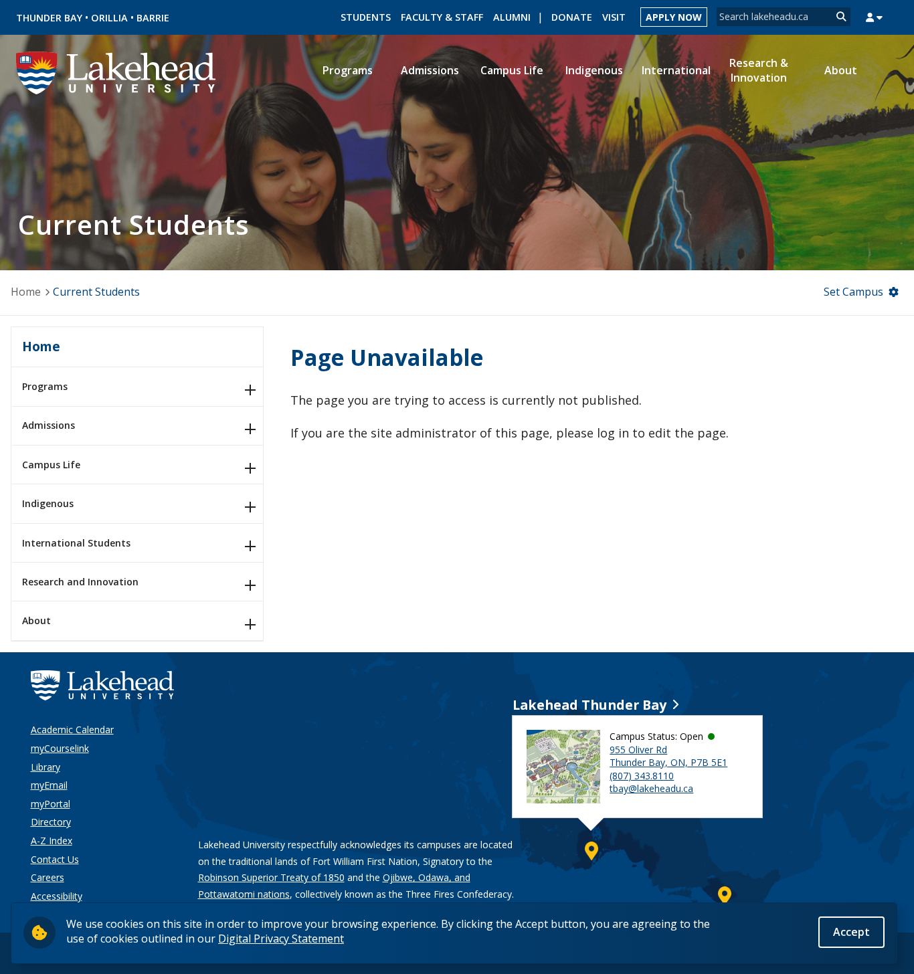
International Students (76, 543)
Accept (851, 931)
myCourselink (60, 748)
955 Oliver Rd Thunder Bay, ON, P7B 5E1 (668, 756)
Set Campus (853, 291)
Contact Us (55, 859)
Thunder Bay (49, 17)
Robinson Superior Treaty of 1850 (271, 877)
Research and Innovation (80, 581)
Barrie (152, 17)
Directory (51, 821)
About (36, 620)
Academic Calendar (72, 729)
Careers (47, 877)
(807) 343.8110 (642, 775)
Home (26, 291)
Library (45, 767)
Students (366, 17)
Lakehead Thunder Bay (589, 705)
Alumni (512, 17)
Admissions (48, 425)
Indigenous (48, 503)
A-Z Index (51, 840)
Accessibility (56, 896)
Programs (45, 386)
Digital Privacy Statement (281, 938)
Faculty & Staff (442, 17)
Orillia (109, 17)
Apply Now (674, 17)
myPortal (50, 803)
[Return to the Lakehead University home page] (116, 71)
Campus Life (51, 464)
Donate (571, 17)
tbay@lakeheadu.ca (651, 788)
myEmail (49, 785)
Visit (614, 17)
